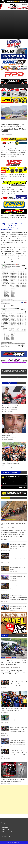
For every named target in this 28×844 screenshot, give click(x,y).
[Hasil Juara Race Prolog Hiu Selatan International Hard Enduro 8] (5, 607)
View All (25, 498)
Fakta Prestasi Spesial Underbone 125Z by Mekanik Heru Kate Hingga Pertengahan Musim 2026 (18, 683)
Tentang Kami (6, 836)
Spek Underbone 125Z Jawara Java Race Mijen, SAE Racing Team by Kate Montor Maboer (18, 718)
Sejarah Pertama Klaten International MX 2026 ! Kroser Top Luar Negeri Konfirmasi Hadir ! (18, 546)
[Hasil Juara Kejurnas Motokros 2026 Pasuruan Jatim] (5, 577)
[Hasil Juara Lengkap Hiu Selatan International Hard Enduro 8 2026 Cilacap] (5, 586)
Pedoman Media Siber (8, 831)
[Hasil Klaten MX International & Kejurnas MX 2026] (14, 511)
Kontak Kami (6, 829)
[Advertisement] (14, 24)
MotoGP (7, 117)
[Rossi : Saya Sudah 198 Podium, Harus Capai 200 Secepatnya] (14, 423)
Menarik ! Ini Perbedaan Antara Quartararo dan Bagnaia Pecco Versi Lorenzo (13, 406)
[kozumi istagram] (14, 197)
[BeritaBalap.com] (2, 86)
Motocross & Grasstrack (11, 519)
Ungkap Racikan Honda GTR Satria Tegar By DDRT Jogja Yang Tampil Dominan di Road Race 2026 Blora (17, 742)
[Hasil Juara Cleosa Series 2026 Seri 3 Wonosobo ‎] (5, 568)
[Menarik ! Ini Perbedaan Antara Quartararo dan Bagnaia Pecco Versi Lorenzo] (14, 395)
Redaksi (5, 834)
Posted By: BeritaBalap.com (7, 134)
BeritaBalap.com (13, 409)
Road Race (9, 657)
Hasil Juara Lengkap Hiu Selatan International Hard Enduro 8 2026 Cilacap (17, 587)
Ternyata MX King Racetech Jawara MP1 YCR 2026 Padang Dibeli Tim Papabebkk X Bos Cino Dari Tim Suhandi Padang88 (14, 662)
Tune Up (14, 657)
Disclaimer (5, 827)
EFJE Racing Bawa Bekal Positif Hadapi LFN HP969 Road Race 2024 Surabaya (13, 462)
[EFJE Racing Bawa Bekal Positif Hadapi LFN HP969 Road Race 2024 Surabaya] (14, 451)
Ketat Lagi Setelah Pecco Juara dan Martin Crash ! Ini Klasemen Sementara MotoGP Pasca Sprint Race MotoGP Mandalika (14, 372)
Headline (2, 117)
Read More (4, 539)
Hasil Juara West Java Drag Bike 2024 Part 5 (16, 377)
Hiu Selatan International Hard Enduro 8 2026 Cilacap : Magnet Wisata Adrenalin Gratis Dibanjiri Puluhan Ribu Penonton (18, 597)
